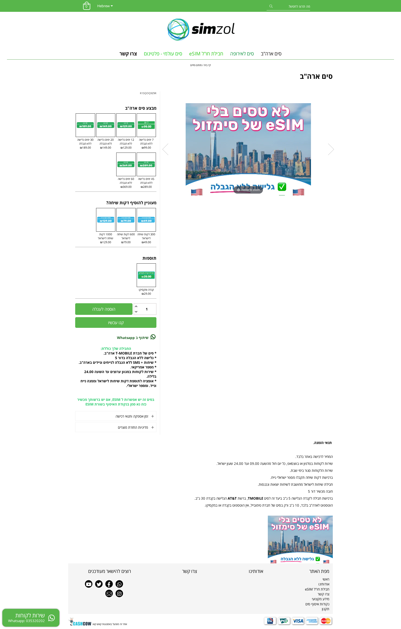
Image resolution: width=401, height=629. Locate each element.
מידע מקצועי (320, 599)
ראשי (326, 579)
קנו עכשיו (116, 322)
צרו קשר (128, 53)
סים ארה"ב (271, 53)
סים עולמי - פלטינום (163, 53)
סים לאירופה (242, 53)
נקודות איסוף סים (317, 604)
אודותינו (323, 584)
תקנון (325, 609)
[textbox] (233, 571)
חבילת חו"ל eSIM (206, 53)
